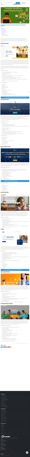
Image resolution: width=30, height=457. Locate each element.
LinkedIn (4, 347)
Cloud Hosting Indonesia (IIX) (4, 399)
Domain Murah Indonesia (4, 395)
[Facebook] (26, 0)
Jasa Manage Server (3, 421)
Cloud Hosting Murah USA (4, 398)
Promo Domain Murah (3, 410)
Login (3, 0)
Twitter (2, 347)
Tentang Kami (2, 426)
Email (7, 347)
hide (4, 28)
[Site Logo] (2, 4)
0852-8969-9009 (2, 445)
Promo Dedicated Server (4, 411)
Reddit (10, 347)
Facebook (1, 347)
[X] (27, 0)
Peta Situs (2, 427)
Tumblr (8, 347)
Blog (1, 26)
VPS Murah (2, 402)
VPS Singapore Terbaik (3, 405)
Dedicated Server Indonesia (4, 406)
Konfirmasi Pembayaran (3, 433)
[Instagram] (28, 0)
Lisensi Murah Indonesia (4, 418)
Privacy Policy (2, 430)
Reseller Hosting (3, 415)
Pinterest (5, 347)
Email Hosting (2, 414)
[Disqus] (15, 359)
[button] (1, 3)
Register (1, 0)
